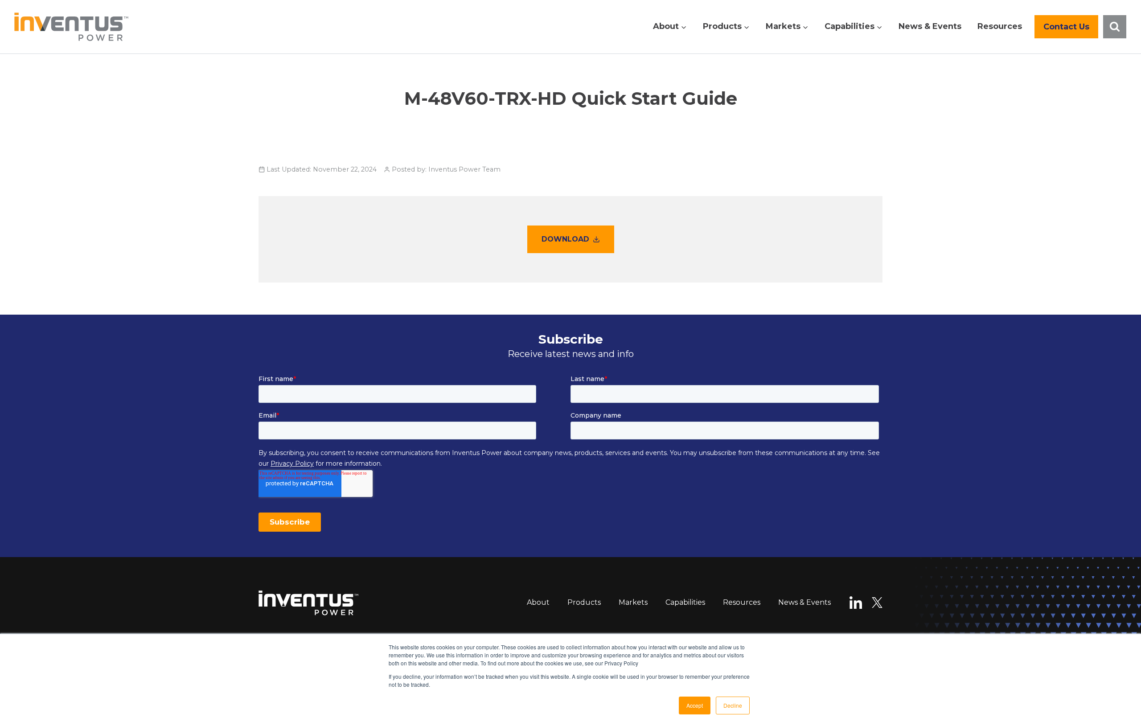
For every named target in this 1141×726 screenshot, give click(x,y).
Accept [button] (694, 705)
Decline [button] (732, 705)
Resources (999, 26)
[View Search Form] (1115, 27)
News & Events (930, 26)
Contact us (1066, 27)
